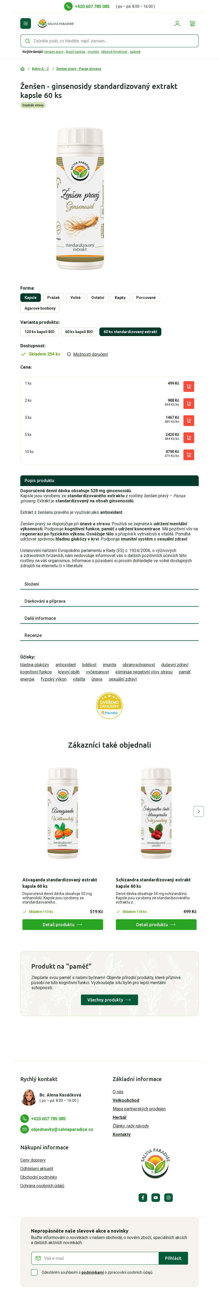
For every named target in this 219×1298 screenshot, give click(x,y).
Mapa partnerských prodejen (139, 1108)
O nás (118, 1091)
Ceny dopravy (33, 1160)
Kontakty (122, 1134)
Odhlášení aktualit (36, 1168)
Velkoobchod (126, 1100)
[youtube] (155, 1197)
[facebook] (143, 1197)
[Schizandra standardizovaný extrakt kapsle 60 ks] (156, 813)
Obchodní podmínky (38, 1177)
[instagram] (168, 1197)
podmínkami (92, 1272)
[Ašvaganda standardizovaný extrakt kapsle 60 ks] (62, 813)
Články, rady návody (131, 1126)
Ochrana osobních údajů (42, 1185)
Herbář (120, 1117)
